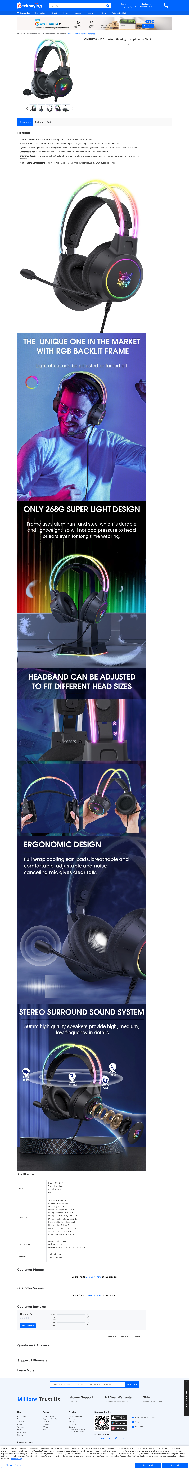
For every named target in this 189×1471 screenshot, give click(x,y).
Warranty (20, 1427)
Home (19, 34)
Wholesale (47, 1422)
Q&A (49, 122)
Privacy (71, 1422)
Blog (104, 13)
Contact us (21, 1424)
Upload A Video (94, 1295)
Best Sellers (40, 13)
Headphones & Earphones (55, 34)
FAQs (19, 1430)
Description (25, 122)
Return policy (73, 1419)
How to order (22, 1416)
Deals (65, 13)
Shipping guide (48, 1416)
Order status (21, 1432)
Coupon (77, 13)
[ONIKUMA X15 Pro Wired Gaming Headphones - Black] (33, 108)
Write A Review (28, 1325)
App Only (91, 13)
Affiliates (46, 1427)
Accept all (148, 1465)
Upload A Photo (94, 1276)
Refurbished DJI (119, 13)
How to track (22, 1419)
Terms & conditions (75, 1416)
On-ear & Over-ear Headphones (81, 34)
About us (20, 1422)
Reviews (39, 122)
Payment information (50, 1419)
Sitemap (20, 1435)
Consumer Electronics (33, 34)
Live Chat (139, 1427)
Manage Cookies (14, 1465)
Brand (54, 13)
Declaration (73, 1424)
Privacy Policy (16, 1459)
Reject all (174, 1465)
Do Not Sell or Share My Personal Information (77, 1430)
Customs (72, 1427)
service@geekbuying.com (145, 1417)
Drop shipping (48, 1424)
